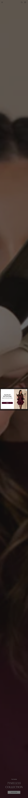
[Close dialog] (26, 389)
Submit (7, 402)
